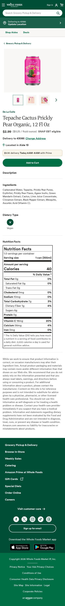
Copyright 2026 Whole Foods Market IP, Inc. (32, 559)
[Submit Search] (58, 13)
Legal (47, 585)
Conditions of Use (31, 572)
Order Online (13, 493)
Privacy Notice (17, 566)
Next (56, 100)
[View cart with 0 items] (62, 5)
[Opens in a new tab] (20, 547)
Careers (10, 499)
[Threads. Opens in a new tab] (49, 519)
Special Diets (13, 486)
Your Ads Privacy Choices (40, 566)
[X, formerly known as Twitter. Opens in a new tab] (24, 519)
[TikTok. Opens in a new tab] (41, 519)
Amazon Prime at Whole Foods (23, 472)
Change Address (36, 138)
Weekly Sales (13, 458)
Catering (10, 465)
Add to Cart (32, 162)
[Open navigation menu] (3, 5)
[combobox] (29, 13)
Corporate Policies (32, 591)
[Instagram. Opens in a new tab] (32, 519)
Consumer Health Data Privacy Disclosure (32, 579)
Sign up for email (33, 528)
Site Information (33, 585)
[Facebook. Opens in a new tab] (16, 519)
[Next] (31, 77)
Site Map (18, 585)
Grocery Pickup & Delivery (21, 445)
